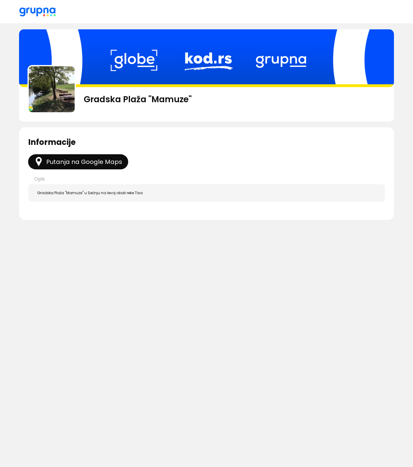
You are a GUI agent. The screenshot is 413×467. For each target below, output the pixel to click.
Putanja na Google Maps (84, 162)
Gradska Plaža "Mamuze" (138, 99)
